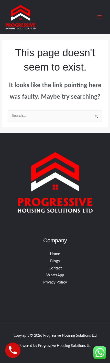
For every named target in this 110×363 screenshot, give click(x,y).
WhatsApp (55, 275)
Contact (55, 268)
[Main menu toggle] (99, 17)
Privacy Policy (55, 282)
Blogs (55, 261)
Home (55, 254)
